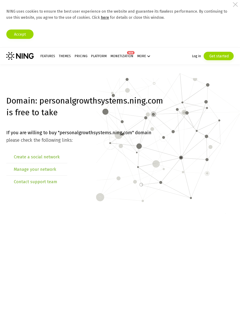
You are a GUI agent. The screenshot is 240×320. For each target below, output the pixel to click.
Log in (196, 56)
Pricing (81, 56)
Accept (20, 34)
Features (47, 56)
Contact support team (35, 181)
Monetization (121, 56)
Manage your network (35, 169)
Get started (218, 56)
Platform (99, 56)
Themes (65, 56)
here (105, 17)
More (141, 56)
